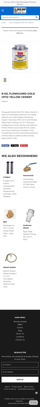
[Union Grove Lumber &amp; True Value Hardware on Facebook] (36, 393)
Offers (20, 325)
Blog (20, 331)
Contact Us (20, 340)
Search (7, 387)
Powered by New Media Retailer (19, 403)
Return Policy (29, 387)
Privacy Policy (17, 387)
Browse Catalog (20, 322)
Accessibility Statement (26, 389)
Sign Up (20, 380)
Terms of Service (10, 389)
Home (4, 22)
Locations (20, 337)
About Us (20, 334)
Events (20, 328)
